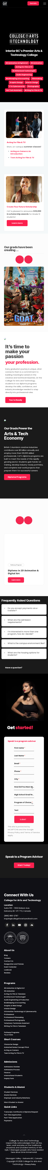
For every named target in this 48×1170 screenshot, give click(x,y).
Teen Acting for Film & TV (14, 1053)
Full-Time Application (12, 1115)
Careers (7, 958)
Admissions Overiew (12, 1067)
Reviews (7, 973)
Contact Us (8, 961)
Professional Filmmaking (14, 1017)
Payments (8, 1121)
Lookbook (8, 970)
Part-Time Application (13, 1118)
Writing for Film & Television (15, 1026)
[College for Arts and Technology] (5, 4)
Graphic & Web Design (13, 1006)
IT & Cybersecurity (17, 86)
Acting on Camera (11, 1050)
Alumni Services (10, 1095)
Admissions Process (12, 1070)
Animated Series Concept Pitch (16, 1047)
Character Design (11, 1044)
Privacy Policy (30, 1164)
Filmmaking (37, 79)
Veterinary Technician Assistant (17, 1023)
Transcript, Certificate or (14, 1112)
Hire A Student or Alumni (13, 1102)
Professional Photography (14, 1020)
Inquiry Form (9, 1078)
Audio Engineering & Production (16, 1000)
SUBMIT (23, 819)
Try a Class (8, 1035)
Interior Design (32, 82)
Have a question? (13, 667)
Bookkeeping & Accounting (17, 79)
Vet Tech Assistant (14, 90)
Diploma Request (31, 1112)
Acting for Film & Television (14, 994)
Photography (33, 86)
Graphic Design (16, 82)
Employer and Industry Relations (17, 1098)
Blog (6, 955)
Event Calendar (10, 967)
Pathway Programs (11, 1032)
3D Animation (36, 63)
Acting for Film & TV (24, 67)
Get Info (33, 3)
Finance (7, 1073)
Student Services (11, 1092)
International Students (13, 1075)
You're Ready (15, 400)
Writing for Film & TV (33, 90)
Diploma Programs (17, 477)
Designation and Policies (14, 964)
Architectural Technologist (24, 71)
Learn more (17, 223)
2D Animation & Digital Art (17, 63)
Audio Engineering (24, 75)
